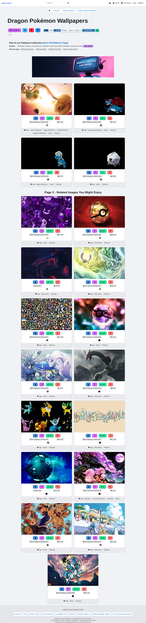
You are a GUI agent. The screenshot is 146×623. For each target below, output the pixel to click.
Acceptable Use (61, 614)
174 (50, 435)
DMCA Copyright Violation (101, 614)
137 (77, 589)
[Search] (68, 3)
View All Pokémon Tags (55, 43)
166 (103, 282)
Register (140, 3)
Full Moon (110, 498)
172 (50, 282)
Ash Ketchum (37, 46)
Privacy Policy (34, 614)
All (10, 35)
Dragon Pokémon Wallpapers (87, 10)
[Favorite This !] (95, 172)
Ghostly (52, 391)
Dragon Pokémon (69, 10)
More (78, 30)
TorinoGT (52, 125)
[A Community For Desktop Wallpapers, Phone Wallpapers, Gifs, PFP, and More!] (49, 10)
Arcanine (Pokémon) (99, 498)
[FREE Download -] (89, 172)
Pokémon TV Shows (55, 49)
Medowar (105, 443)
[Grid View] (46, 30)
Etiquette (72, 614)
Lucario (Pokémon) (35, 130)
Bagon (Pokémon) (41, 184)
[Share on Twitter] (25, 30)
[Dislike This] (109, 172)
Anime (50, 133)
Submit (116, 3)
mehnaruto (105, 340)
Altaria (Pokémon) (62, 130)
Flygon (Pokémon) (49, 130)
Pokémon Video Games (70, 49)
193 (103, 231)
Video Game (98, 243)
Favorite (15, 30)
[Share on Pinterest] (31, 30)
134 (50, 384)
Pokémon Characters (27, 49)
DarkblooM (105, 391)
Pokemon (21, 46)
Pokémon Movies (41, 49)
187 (50, 231)
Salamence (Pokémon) (95, 130)
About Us (18, 614)
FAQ (25, 614)
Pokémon (56, 10)
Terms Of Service (47, 614)
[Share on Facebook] (37, 30)
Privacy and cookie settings (122, 614)
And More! (88, 46)
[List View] (50, 30)
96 (103, 538)
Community (127, 3)
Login (134, 3)
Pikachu (28, 46)
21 (103, 487)
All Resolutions (88, 30)
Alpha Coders (7, 3)
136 (50, 487)
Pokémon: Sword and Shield (52, 46)
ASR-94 (52, 545)
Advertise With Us (84, 614)
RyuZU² (52, 238)
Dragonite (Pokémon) (39, 133)
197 (50, 333)
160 (103, 435)
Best (71, 30)
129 (103, 384)
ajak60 (105, 125)
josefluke (52, 340)
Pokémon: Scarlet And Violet (72, 46)
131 (50, 538)
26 (51, 118)
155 (103, 333)
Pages (65, 30)
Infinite (58, 30)
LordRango (105, 494)
